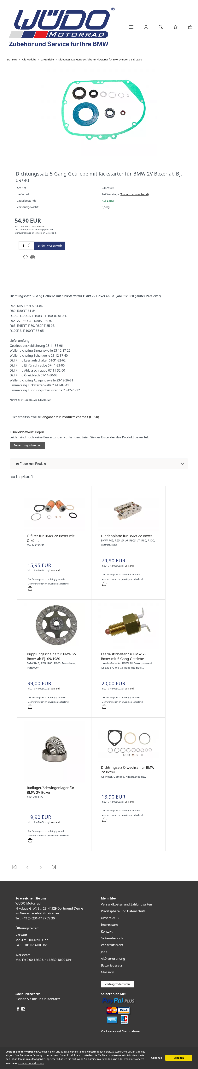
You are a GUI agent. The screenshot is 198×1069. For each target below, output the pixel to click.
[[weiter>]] (40, 869)
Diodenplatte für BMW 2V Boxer (126, 536)
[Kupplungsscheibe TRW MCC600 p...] (54, 648)
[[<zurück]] (27, 869)
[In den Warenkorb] (30, 589)
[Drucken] (32, 259)
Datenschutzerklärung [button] (31, 1063)
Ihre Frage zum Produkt (30, 463)
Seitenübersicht (112, 938)
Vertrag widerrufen (117, 984)
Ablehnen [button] (156, 1057)
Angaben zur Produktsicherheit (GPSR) (70, 417)
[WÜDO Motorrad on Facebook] (18, 1010)
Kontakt (107, 931)
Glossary (107, 972)
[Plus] (29, 243)
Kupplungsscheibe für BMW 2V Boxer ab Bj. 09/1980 (51, 656)
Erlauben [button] (179, 1057)
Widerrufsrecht (112, 945)
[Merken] (25, 259)
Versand (41, 226)
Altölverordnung (113, 958)
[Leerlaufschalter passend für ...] (128, 648)
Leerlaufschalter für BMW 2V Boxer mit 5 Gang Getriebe (124, 656)
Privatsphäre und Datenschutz (123, 911)
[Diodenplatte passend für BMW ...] (128, 529)
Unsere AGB (110, 918)
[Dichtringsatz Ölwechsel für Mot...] (128, 761)
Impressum (109, 925)
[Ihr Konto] (146, 28)
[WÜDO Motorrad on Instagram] (23, 1010)
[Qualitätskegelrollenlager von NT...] (54, 781)
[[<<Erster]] (14, 869)
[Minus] (29, 247)
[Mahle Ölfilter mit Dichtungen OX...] (54, 529)
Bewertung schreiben (28, 445)
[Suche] (160, 28)
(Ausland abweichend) (134, 194)
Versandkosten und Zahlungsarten (126, 904)
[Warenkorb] (190, 28)
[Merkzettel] (175, 28)
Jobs (104, 952)
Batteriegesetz (111, 965)
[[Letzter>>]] (53, 869)
